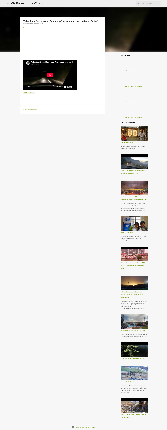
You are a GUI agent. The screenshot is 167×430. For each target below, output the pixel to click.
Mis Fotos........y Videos (27, 3)
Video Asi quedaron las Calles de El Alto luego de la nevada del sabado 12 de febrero (133, 265)
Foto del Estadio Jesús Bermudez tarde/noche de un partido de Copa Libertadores (132, 294)
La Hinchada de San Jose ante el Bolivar (133, 330)
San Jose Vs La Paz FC (127, 382)
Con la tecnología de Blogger (84, 427)
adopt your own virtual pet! (133, 86)
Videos (32, 92)
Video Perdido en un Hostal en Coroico (133, 358)
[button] (24, 27)
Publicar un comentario (31, 109)
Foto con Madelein (127, 232)
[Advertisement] (62, 46)
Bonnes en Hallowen (127, 142)
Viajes (26, 92)
